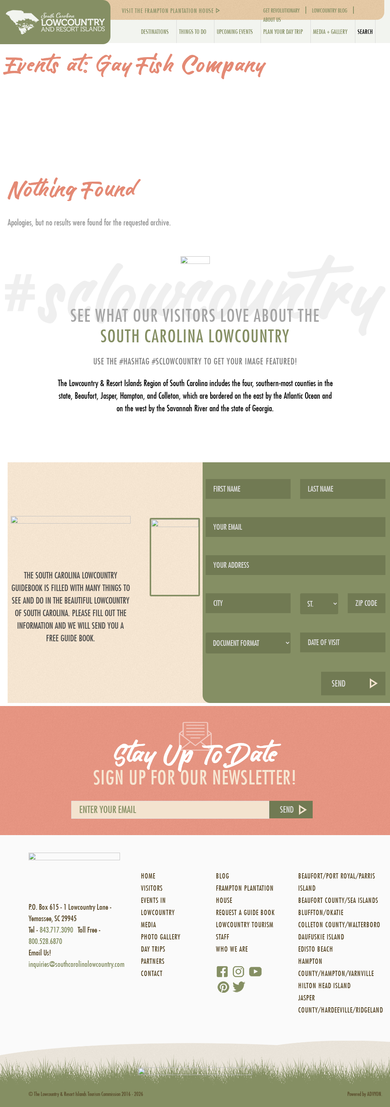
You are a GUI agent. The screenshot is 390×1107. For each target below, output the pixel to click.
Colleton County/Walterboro (339, 925)
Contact (152, 974)
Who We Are (232, 949)
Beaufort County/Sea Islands (338, 900)
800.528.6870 (45, 941)
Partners (153, 961)
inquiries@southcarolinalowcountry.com (77, 964)
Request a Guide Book (245, 913)
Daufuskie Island (321, 937)
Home (148, 876)
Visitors (152, 888)
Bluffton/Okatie (321, 913)
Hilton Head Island (324, 986)
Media (148, 925)
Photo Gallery (161, 937)
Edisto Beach (315, 949)
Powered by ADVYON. (364, 1094)
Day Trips (153, 949)
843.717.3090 (56, 929)
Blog (222, 876)
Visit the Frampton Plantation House (168, 10)
